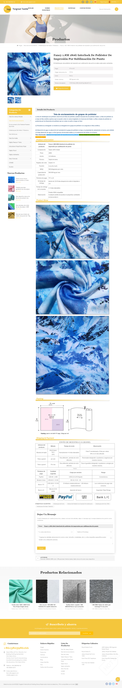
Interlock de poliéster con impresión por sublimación (79, 504)
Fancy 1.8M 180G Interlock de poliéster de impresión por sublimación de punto (71, 526)
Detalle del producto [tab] (46, 110)
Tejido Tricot (12, 150)
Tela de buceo (13, 134)
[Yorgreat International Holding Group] (7, 9)
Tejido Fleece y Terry (15, 142)
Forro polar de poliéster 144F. (88, 663)
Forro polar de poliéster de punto (109, 659)
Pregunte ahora (63, 88)
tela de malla (13, 138)
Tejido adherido (14, 154)
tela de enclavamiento (30, 45)
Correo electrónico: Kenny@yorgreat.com (12, 672)
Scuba (11, 167)
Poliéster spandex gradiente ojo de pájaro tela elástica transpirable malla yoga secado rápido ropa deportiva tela (23, 188)
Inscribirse (85, 633)
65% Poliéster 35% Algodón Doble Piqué (109, 648)
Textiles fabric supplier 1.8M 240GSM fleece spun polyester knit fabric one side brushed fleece (22, 605)
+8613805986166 (10, 2)
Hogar (31, 8)
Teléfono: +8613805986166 (13, 665)
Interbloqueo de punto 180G (102, 504)
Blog (41, 659)
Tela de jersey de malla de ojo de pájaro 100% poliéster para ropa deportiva (22, 206)
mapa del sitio (44, 662)
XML (41, 664)
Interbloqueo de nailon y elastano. (45, 506)
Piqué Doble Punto (87, 647)
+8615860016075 (11, 667)
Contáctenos (44, 657)
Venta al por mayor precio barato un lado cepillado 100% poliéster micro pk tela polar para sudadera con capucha (23, 179)
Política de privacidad (46, 667)
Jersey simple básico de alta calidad (110, 655)
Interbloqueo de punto (58, 504)
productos (59, 8)
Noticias (71, 8)
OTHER (11, 163)
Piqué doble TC (86, 651)
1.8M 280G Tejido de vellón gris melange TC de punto (49, 605)
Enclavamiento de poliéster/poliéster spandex (19, 125)
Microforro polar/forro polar (17, 146)
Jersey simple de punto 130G (88, 655)
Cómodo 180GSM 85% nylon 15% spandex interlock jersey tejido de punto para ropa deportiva (103, 605)
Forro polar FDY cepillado (89, 658)
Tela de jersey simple (16, 116)
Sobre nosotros (44, 649)
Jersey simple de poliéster (109, 651)
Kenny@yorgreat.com (29, 2)
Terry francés (13, 158)
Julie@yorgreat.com (12, 675)
